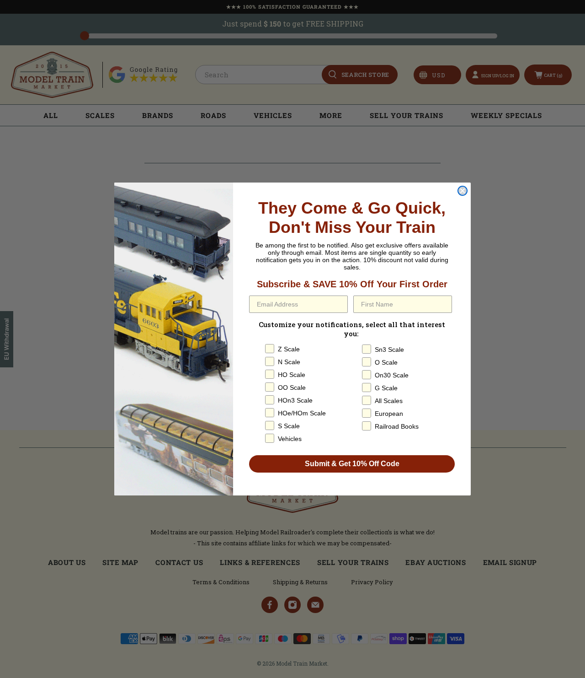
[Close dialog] (462, 190)
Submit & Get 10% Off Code (352, 464)
